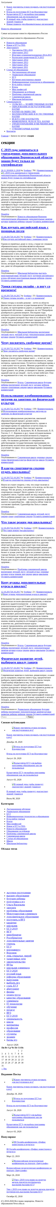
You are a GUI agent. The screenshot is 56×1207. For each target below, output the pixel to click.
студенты (12, 1033)
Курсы (15, 87)
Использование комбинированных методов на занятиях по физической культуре (28, 399)
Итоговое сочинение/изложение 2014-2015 (32, 55)
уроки (4, 460)
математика (13, 1024)
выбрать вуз (13, 982)
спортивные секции (17, 387)
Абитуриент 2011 (20, 67)
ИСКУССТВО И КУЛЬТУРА (25, 119)
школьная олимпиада (18, 967)
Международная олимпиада (22, 913)
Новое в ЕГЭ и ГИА (16, 45)
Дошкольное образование (24, 74)
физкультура (32, 460)
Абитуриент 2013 (20, 62)
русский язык (14, 973)
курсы (4, 278)
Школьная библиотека (22, 99)
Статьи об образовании (17, 70)
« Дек (4, 1069)
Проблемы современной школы (26, 94)
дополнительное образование (14, 219)
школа (30, 387)
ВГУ (9, 931)
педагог (11, 1009)
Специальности (14, 102)
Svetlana (27, 170)
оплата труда (14, 994)
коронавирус (14, 949)
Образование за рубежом (23, 92)
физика (10, 991)
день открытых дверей (19, 955)
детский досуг (25, 275)
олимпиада (12, 1000)
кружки (4, 221)
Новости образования (11, 29)
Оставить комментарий (43, 221)
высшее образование (18, 895)
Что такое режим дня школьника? (26, 522)
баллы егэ (12, 1039)
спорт (11, 516)
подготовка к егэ (16, 901)
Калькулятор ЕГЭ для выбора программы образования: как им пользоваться (26, 15)
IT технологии (14, 1003)
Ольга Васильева (16, 904)
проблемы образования (19, 910)
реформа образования (19, 976)
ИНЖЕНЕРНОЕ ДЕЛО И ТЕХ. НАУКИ (31, 121)
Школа (10, 841)
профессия (12, 1027)
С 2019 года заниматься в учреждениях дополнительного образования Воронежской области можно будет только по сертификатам (27, 157)
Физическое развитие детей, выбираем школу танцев (22, 660)
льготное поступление (19, 892)
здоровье (41, 457)
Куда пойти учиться (21, 84)
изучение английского (43, 275)
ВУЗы (10, 964)
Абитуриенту (13, 47)
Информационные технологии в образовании (33, 82)
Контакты (11, 131)
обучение (12, 1006)
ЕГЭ (14, 77)
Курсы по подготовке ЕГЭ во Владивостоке (27, 12)
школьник (38, 387)
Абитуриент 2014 (20, 60)
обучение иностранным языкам (21, 278)
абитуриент (13, 988)
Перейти (5, 214)
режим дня (20, 574)
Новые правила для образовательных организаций (30, 24)
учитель (11, 943)
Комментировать (45, 170)
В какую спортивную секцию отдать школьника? (22, 470)
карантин (11, 922)
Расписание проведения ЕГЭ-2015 (28, 57)
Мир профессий (19, 89)
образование (13, 1030)
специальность (14, 1018)
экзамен (11, 1036)
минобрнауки (14, 934)
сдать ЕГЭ (12, 985)
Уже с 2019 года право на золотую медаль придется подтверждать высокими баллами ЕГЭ (30, 1190)
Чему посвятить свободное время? (26, 343)
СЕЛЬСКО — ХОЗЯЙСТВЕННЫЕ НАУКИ (32, 104)
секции (28, 221)
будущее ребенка (16, 898)
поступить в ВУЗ (16, 919)
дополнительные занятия (40, 219)
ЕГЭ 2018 (12, 1015)
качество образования (18, 997)
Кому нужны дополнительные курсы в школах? (23, 584)
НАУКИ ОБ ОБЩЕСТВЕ (24, 111)
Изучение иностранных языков (26, 79)
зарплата (11, 907)
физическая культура (16, 460)
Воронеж (42, 216)
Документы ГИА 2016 (22, 50)
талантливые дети (16, 958)
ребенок (40, 278)
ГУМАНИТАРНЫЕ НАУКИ (25, 129)
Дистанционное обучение (24, 72)
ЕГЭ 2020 (12, 970)
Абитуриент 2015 (20, 52)
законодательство (16, 961)
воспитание (44, 332)
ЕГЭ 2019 (12, 928)
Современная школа (21, 97)
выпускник (12, 979)
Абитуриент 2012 (20, 65)
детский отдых (22, 334)
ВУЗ (9, 1012)
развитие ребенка (17, 221)
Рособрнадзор (14, 937)
